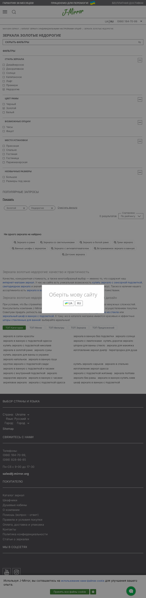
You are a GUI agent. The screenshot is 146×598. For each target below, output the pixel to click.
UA (70, 303)
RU (79, 303)
